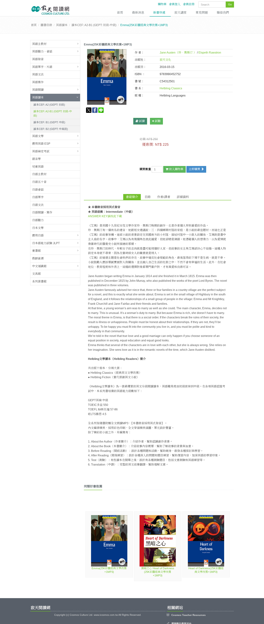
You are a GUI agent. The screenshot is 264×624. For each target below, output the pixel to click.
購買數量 (146, 169)
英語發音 (38, 59)
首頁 (120, 12)
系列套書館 (39, 281)
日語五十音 (39, 181)
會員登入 (174, 4)
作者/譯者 (163, 197)
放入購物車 (175, 169)
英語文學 (38, 136)
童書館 (36, 250)
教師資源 (38, 258)
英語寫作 (38, 82)
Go (230, 4)
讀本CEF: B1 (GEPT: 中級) (49, 122)
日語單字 (38, 197)
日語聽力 (38, 220)
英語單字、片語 (42, 66)
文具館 (36, 273)
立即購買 (195, 169)
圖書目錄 (46, 25)
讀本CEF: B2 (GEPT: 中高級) (50, 128)
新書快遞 (159, 12)
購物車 (162, 4)
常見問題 (202, 12)
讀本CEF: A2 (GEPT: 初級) (49, 104)
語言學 (36, 158)
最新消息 (138, 12)
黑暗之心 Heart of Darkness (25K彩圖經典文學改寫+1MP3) (157, 572)
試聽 (157, 121)
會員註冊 (188, 4)
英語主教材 (39, 43)
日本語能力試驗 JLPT (46, 243)
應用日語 (38, 235)
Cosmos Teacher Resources (188, 615)
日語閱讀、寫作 (42, 212)
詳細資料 (183, 197)
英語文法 (38, 74)
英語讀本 (62, 25)
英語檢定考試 (40, 151)
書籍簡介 (132, 197)
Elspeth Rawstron (209, 52)
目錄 (148, 197)
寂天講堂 (180, 12)
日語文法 (38, 204)
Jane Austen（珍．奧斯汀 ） (178, 52)
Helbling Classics (171, 88)
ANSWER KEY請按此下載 (105, 216)
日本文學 (38, 227)
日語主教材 (39, 174)
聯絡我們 (223, 12)
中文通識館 (39, 266)
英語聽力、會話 (42, 51)
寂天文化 (165, 59)
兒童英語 (38, 166)
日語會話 (38, 189)
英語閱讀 (38, 89)
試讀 (141, 121)
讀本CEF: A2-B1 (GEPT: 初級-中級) (93, 25)
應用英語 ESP (41, 143)
